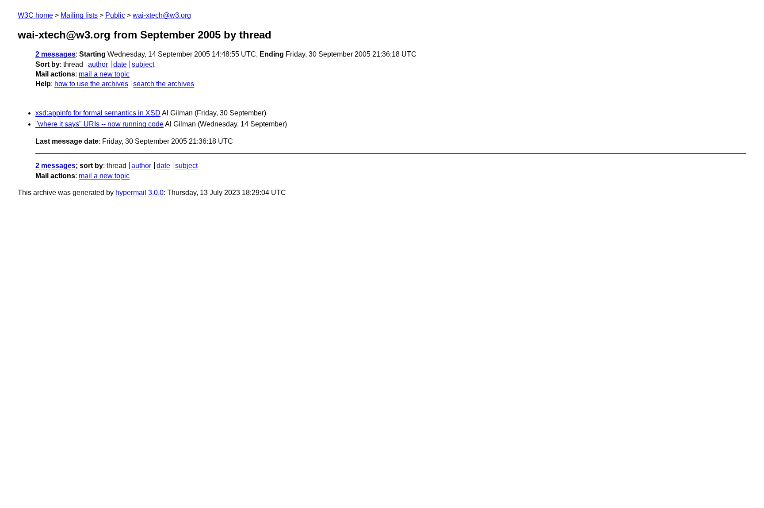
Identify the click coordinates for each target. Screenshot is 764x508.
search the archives (163, 84)
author (98, 64)
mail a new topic (104, 74)
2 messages (55, 54)
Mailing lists (79, 15)
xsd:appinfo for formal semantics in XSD (97, 113)
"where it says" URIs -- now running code (99, 124)
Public (115, 15)
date (120, 64)
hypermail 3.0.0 (139, 192)
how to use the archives (91, 84)
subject (143, 64)
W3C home (35, 15)
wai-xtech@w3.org (162, 15)
